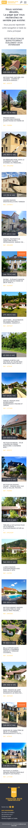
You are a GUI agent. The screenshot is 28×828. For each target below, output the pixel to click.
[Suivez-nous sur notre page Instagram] (13, 807)
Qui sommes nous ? (7, 814)
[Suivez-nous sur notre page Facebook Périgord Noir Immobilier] (10, 807)
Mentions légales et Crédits (9, 818)
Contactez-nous (6, 816)
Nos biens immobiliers (8, 812)
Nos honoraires (7, 810)
